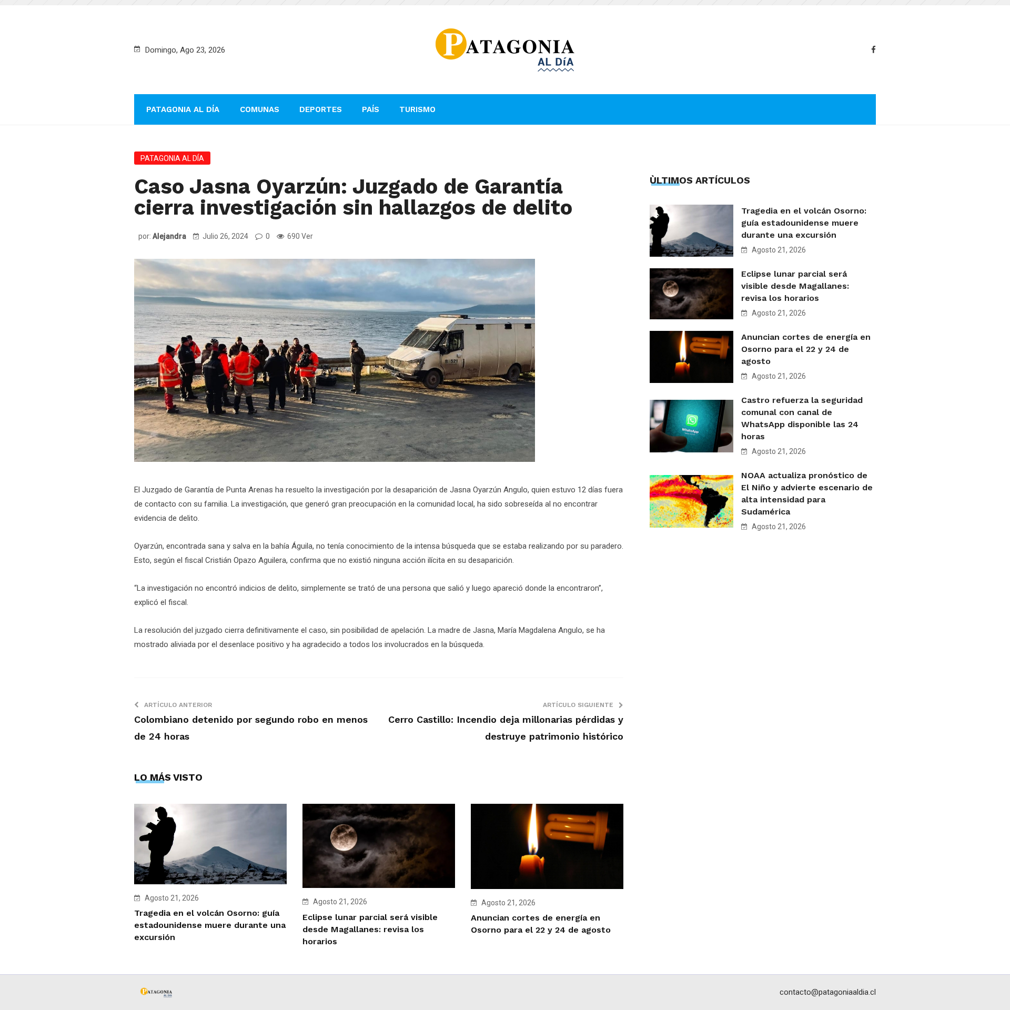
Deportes (320, 109)
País (370, 109)
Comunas (259, 109)
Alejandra (169, 236)
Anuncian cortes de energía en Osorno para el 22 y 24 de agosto (806, 349)
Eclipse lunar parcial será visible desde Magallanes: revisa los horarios (370, 929)
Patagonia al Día (182, 109)
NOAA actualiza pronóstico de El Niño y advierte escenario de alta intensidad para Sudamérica (807, 493)
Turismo (417, 109)
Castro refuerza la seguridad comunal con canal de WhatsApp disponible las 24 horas (802, 418)
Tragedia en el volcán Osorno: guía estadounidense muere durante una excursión (210, 925)
